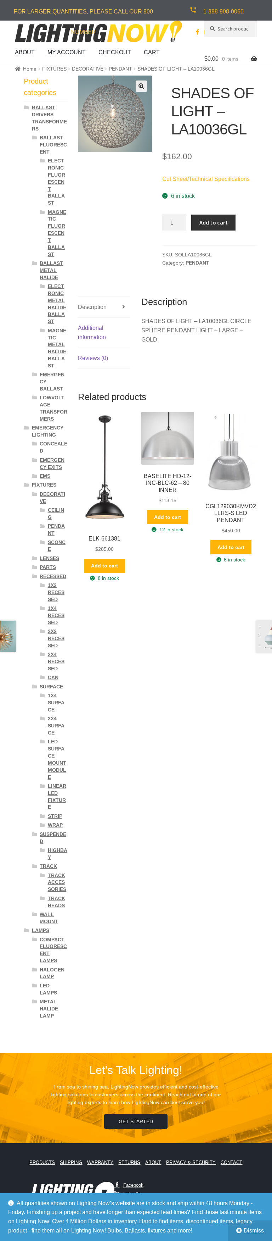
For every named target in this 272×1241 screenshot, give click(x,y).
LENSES (49, 558)
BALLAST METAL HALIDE (51, 270)
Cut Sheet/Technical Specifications (206, 179)
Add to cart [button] (104, 566)
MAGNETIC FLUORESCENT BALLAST (57, 233)
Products (42, 1162)
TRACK (48, 866)
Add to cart (213, 222)
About (25, 52)
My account (66, 52)
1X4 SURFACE (56, 703)
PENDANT (120, 69)
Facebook (133, 1185)
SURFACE (51, 686)
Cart (152, 52)
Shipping (71, 1162)
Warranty (100, 1162)
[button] (141, 86)
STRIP (55, 816)
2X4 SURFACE (56, 726)
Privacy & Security (191, 1162)
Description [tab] (92, 307)
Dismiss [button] (254, 1231)
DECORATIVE (87, 69)
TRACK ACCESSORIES (57, 882)
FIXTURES (54, 69)
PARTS (48, 567)
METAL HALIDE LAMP (49, 1009)
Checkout (114, 52)
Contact (231, 1162)
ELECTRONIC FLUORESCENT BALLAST (56, 182)
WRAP (55, 825)
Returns (129, 1162)
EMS (45, 476)
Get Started (136, 1121)
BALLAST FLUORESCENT (53, 145)
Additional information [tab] (92, 332)
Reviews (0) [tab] (93, 358)
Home (29, 69)
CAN (53, 677)
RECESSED (53, 576)
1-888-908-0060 (223, 12)
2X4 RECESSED (56, 661)
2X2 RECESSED (56, 638)
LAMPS (40, 930)
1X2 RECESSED (56, 592)
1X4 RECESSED (56, 615)
